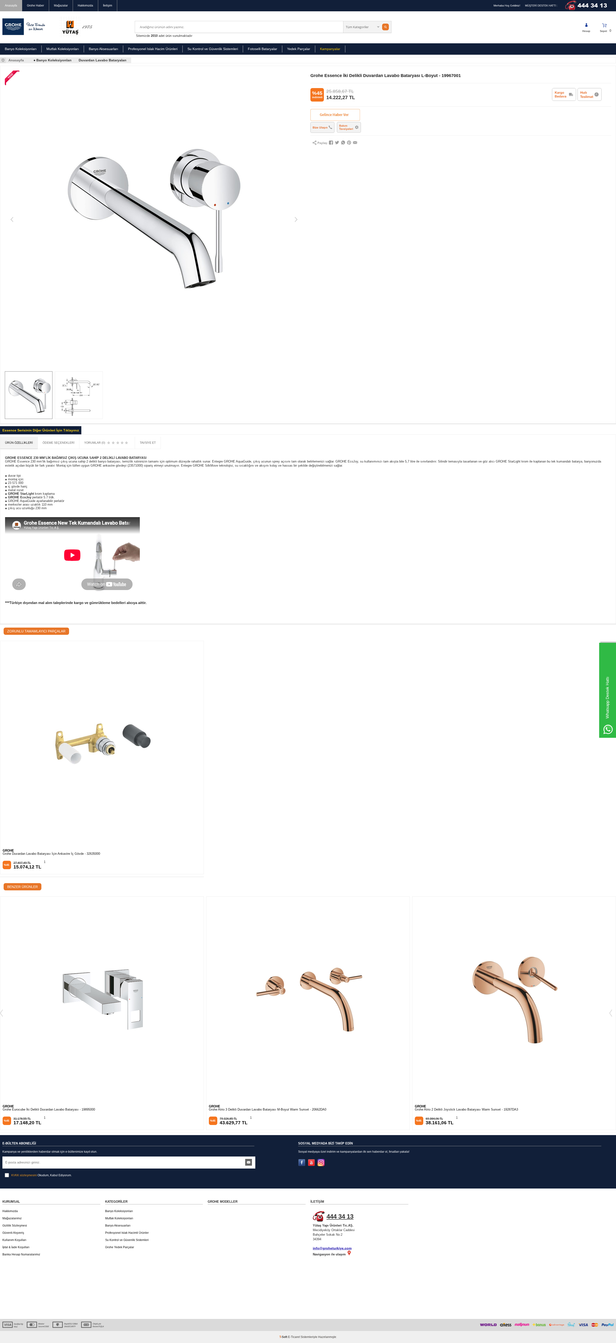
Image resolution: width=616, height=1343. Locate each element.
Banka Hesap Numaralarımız (21, 1254)
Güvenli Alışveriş (13, 1232)
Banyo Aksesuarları (103, 49)
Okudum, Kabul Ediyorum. (41, 1175)
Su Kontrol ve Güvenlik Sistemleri (212, 49)
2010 (154, 36)
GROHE (8, 850)
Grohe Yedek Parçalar (119, 1247)
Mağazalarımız (12, 1218)
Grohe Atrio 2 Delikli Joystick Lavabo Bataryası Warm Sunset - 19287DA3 (260, 1109)
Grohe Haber (35, 5)
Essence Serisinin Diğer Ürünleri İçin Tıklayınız (40, 430)
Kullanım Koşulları (14, 1240)
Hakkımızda (85, 5)
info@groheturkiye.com (332, 1248)
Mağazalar (61, 5)
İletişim (107, 5)
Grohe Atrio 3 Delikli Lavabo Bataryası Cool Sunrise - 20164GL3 (459, 1109)
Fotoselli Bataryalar (262, 49)
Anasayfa (11, 5)
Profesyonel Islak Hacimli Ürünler (127, 1232)
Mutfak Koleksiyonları (62, 49)
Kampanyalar (330, 49)
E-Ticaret (294, 1337)
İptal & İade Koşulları (15, 1247)
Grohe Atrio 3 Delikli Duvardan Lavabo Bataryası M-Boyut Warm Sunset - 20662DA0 (61, 1109)
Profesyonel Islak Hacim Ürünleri (153, 49)
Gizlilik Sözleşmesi (14, 1225)
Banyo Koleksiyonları (21, 49)
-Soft (283, 1337)
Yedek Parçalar (298, 49)
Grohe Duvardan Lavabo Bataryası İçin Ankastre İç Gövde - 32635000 (51, 853)
